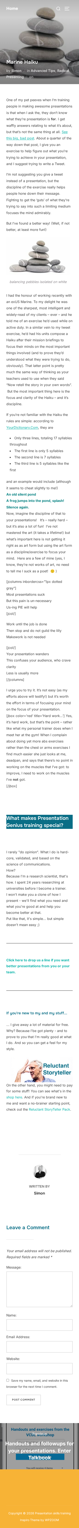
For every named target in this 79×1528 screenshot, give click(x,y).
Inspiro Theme (30, 1520)
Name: (11, 1315)
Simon (16, 71)
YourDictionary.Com (22, 427)
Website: (13, 1359)
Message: (13, 1267)
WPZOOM (52, 1520)
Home (12, 8)
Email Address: (18, 1337)
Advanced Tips (43, 71)
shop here (14, 1097)
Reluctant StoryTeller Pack (49, 1109)
